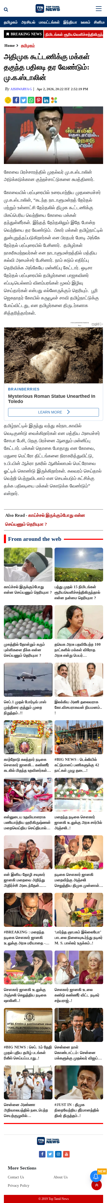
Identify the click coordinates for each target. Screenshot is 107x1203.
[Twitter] (50, 1154)
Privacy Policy (18, 1186)
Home (9, 45)
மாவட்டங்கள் (49, 22)
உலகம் (85, 22)
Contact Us (16, 1177)
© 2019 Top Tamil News (53, 1199)
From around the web (34, 539)
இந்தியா (70, 22)
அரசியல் (28, 22)
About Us (61, 1177)
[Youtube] (66, 1154)
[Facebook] (42, 1154)
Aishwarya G (21, 89)
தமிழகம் (11, 22)
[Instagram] (58, 1154)
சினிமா (100, 22)
